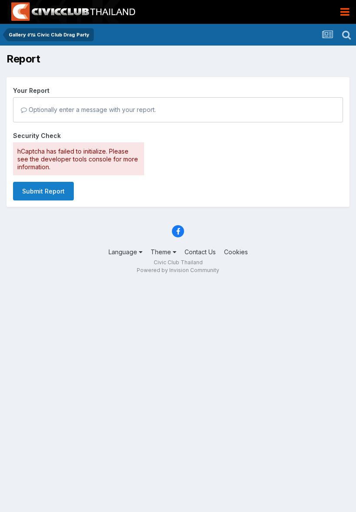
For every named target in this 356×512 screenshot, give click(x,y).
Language (124, 252)
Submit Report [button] (43, 191)
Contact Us (200, 252)
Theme (162, 252)
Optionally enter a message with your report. (91, 109)
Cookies (236, 252)
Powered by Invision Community (178, 270)
